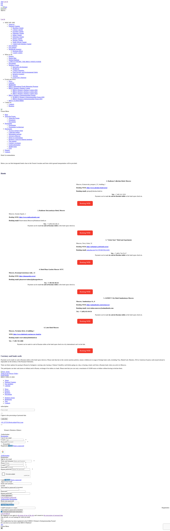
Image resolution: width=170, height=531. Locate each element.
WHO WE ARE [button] (10, 22)
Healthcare (16, 69)
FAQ (10, 148)
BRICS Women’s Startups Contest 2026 (25, 90)
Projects (11, 56)
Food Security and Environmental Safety (25, 72)
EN (2, 3)
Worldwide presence (15, 49)
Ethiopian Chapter (18, 33)
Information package (15, 134)
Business (11, 106)
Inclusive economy (18, 74)
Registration (4, 436)
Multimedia (12, 85)
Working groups (10, 398)
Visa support (12, 141)
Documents (12, 63)
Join (2, 1)
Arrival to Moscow (14, 136)
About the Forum (10, 116)
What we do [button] (8, 54)
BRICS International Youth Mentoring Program (23, 86)
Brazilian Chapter (18, 28)
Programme (8, 123)
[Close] (1, 424)
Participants (8, 129)
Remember (6, 444)
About (7, 380)
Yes (2, 524)
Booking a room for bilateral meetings (20, 139)
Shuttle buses (13, 146)
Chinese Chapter (18, 30)
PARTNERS (5, 375)
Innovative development (20, 67)
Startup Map (12, 58)
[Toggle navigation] (1, 7)
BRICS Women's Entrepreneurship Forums (22, 95)
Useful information (14, 145)
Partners (7, 150)
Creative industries (18, 70)
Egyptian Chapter (18, 31)
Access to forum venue (16, 130)
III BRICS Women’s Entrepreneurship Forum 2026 (28, 97)
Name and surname (7, 483)
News (10, 81)
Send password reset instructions (12, 511)
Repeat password (6, 469)
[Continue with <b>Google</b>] (8, 452)
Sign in (7, 513)
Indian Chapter (17, 35)
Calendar (11, 83)
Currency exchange (15, 143)
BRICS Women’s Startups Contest (19, 88)
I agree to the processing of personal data (13, 415)
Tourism (15, 76)
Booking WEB (85, 203)
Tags (6, 401)
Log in (3, 497)
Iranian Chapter (17, 38)
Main (6, 114)
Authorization (5, 455)
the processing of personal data (53, 515)
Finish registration (7, 495)
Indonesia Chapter (18, 37)
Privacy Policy (13, 373)
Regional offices (18, 51)
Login (3, 480)
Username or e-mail (11, 508)
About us (11, 24)
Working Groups (14, 65)
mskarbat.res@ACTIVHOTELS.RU (98, 250)
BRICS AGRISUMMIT (16, 100)
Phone (3, 463)
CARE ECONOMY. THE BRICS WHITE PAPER (25, 61)
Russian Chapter (18, 40)
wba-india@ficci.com (16, 422)
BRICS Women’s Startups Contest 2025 (25, 92)
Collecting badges (14, 132)
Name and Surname (7, 461)
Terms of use (5, 373)
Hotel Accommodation (16, 138)
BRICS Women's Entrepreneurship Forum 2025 (27, 99)
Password (4, 442)
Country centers (17, 53)
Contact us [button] (8, 102)
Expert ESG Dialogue (19, 77)
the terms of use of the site (26, 515)
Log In (6, 1)
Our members (13, 46)
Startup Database (14, 60)
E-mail (3, 440)
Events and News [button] (10, 79)
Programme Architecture (16, 127)
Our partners (12, 47)
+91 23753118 (5, 422)
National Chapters (14, 26)
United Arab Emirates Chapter (22, 44)
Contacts (11, 104)
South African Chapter (20, 42)
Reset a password (18, 446)
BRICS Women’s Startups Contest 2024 (25, 93)
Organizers (12, 120)
